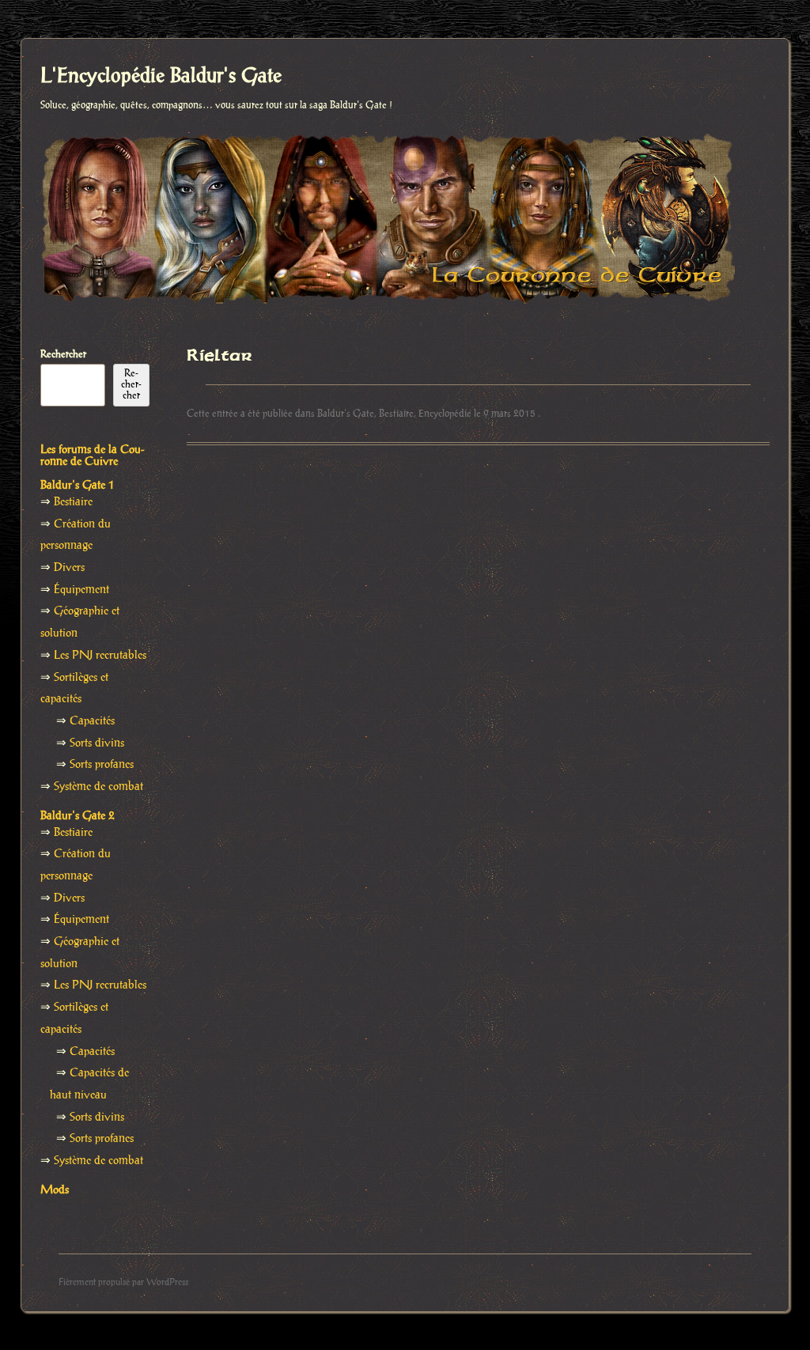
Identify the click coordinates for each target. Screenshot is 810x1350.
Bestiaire (396, 413)
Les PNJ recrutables (100, 655)
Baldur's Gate (345, 413)
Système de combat (98, 786)
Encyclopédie (444, 413)
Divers (69, 567)
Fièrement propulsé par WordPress (123, 1282)
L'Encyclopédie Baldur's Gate (161, 76)
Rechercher (63, 354)
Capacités (92, 721)
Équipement (81, 590)
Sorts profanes (102, 764)
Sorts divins (97, 743)
